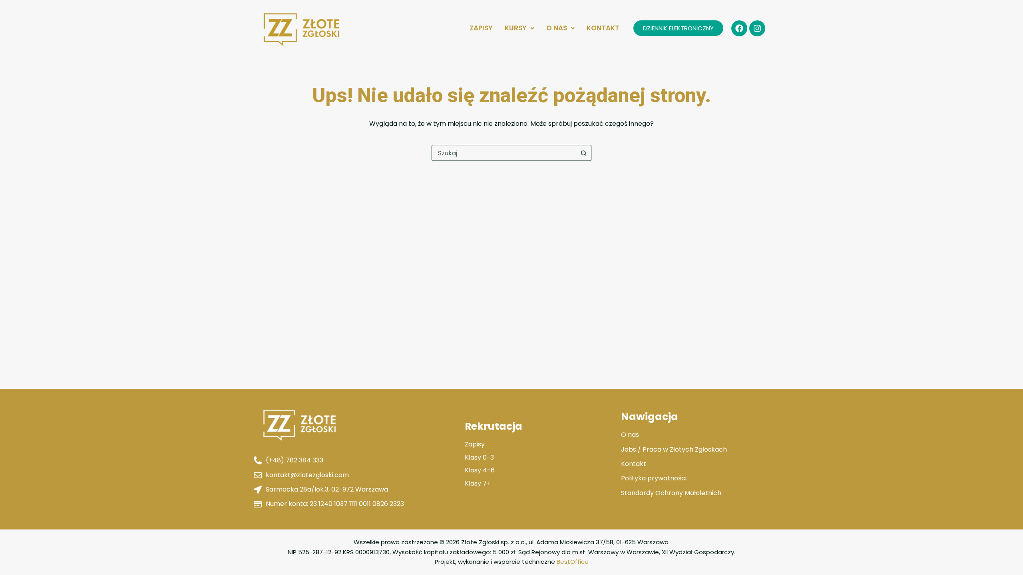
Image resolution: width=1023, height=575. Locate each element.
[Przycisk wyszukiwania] (583, 153)
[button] (519, 28)
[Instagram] (757, 28)
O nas (556, 28)
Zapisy (481, 28)
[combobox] (504, 153)
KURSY (516, 28)
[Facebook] (739, 28)
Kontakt (603, 28)
